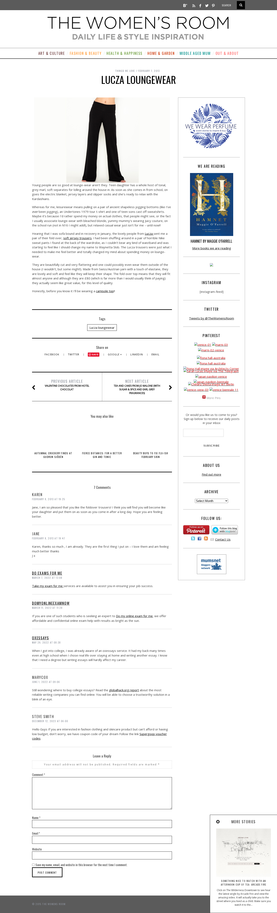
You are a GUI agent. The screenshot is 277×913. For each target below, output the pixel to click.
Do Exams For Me (47, 573)
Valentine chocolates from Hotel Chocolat (67, 385)
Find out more (211, 474)
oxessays (40, 637)
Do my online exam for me (134, 616)
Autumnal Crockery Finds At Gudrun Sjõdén (53, 455)
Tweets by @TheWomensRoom (211, 318)
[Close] (218, 822)
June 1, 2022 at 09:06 (46, 682)
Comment (38, 774)
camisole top (105, 291)
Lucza (149, 233)
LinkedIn (137, 354)
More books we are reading (211, 248)
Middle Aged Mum (195, 53)
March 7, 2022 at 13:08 (47, 577)
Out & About (227, 53)
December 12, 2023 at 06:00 (50, 721)
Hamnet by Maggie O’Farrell (211, 241)
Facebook (52, 354)
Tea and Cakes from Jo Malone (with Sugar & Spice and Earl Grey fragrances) (137, 387)
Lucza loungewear (102, 328)
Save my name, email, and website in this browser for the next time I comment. (81, 864)
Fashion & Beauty (86, 53)
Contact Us (223, 539)
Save (95, 354)
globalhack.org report (124, 690)
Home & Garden (161, 53)
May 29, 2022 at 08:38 (46, 642)
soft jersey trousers (77, 238)
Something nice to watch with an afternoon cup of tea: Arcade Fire (243, 882)
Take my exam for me (47, 586)
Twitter (74, 354)
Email (155, 354)
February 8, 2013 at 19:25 (48, 499)
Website (37, 849)
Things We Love (125, 70)
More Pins (213, 398)
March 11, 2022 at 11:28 (47, 607)
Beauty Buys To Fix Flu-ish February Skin (150, 455)
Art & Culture (51, 53)
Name (36, 817)
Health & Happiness (124, 53)
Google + (115, 354)
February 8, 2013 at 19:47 (48, 538)
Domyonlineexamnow (51, 603)
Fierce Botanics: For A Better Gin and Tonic (102, 455)
